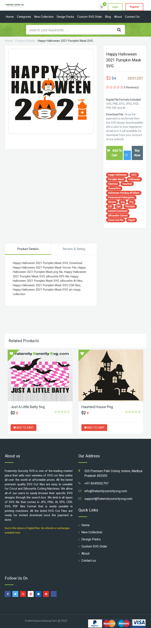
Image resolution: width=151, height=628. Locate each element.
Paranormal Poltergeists (121, 197)
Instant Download (117, 211)
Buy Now (137, 153)
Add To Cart (117, 153)
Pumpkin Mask (116, 179)
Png (131, 202)
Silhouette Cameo (118, 215)
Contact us (132, 17)
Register (134, 7)
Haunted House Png (97, 407)
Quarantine (114, 188)
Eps (119, 206)
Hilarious (113, 183)
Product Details (25, 41)
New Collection (44, 17)
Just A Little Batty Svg (28, 407)
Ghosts (112, 202)
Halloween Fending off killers (123, 193)
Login (115, 7)
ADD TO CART (25, 427)
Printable (130, 206)
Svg (123, 202)
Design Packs (65, 17)
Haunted (127, 183)
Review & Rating (74, 249)
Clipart (131, 220)
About (118, 17)
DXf (110, 206)
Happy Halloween (117, 174)
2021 (134, 174)
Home (10, 17)
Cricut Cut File (115, 220)
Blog (108, 17)
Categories (24, 17)
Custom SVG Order (89, 17)
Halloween (134, 179)
